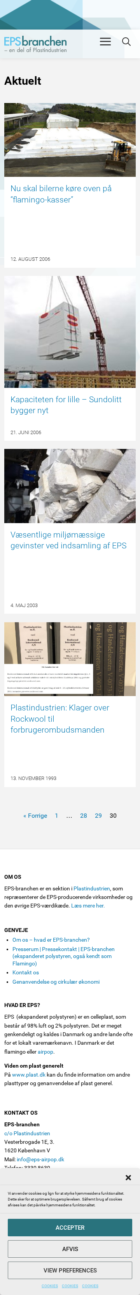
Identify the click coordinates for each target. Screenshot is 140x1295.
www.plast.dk (29, 1075)
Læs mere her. (88, 905)
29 (98, 815)
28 (83, 815)
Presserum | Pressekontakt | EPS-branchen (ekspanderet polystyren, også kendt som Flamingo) (63, 956)
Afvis (70, 1249)
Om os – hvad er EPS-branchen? (51, 940)
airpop (45, 1052)
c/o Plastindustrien (27, 1133)
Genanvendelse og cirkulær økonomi (56, 982)
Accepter (70, 1227)
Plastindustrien (92, 888)
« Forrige (35, 815)
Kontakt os (25, 972)
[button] (128, 1178)
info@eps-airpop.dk (40, 1159)
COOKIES (50, 1286)
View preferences (70, 1270)
